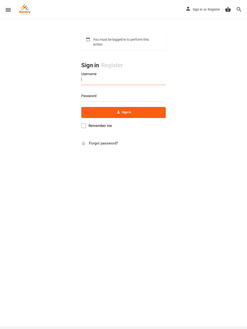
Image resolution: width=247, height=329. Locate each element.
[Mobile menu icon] (8, 9)
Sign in (198, 9)
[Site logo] (25, 10)
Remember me (100, 126)
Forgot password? (103, 143)
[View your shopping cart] (228, 9)
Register (214, 9)
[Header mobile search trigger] (239, 9)
